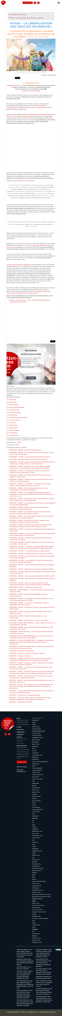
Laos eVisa (35, 842)
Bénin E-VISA (35, 744)
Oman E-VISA (35, 883)
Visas (18, 718)
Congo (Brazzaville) (37, 768)
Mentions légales (22, 766)
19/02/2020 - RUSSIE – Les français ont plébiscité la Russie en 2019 (32, 576)
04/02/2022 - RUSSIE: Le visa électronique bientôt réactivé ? (30, 457)
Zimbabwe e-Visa (37, 942)
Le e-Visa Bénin (12, 415)
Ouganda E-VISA (36, 885)
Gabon (34, 803)
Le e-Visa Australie (13, 410)
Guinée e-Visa (36, 811)
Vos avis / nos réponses (23, 749)
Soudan (34, 914)
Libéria (34, 846)
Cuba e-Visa (35, 783)
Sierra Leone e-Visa (37, 909)
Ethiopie (34, 798)
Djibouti (34, 785)
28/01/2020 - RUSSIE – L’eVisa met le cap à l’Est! (26, 587)
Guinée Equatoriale (37, 809)
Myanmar (20, 302)
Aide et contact (22, 745)
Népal (33, 875)
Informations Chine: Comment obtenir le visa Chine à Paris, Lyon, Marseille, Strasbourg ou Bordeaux (43, 962)
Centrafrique (35, 763)
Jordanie (34, 827)
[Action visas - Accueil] (3, 3)
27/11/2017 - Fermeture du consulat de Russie (25, 695)
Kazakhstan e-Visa (37, 831)
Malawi (34, 853)
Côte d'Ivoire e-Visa (37, 779)
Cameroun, (23, 300)
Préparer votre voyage (23, 754)
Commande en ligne (22, 720)
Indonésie (35, 818)
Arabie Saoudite (44, 300)
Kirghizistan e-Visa (37, 835)
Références (20, 741)
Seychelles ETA (36, 907)
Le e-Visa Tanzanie (13, 430)
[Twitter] (38, 2)
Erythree (34, 794)
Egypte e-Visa (36, 792)
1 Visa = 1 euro (20, 743)
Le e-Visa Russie (12, 427)
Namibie (34, 872)
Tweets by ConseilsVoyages (31, 91)
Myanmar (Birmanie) (37, 868)
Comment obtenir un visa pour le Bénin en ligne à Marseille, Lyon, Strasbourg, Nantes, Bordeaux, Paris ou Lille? (25, 984)
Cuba (33, 781)
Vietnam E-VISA (36, 938)
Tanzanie (35, 300)
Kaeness (52, 1012)
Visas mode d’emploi (22, 722)
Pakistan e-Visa (36, 892)
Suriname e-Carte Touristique (40, 918)
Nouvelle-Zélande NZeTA (39, 881)
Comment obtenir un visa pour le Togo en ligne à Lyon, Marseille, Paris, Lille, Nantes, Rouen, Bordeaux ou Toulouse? (25, 953)
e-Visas (19, 727)
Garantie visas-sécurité (23, 724)
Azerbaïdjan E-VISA (37, 737)
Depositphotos (21, 771)
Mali (33, 857)
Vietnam (34, 936)
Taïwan (34, 922)
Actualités (20, 734)
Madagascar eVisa (37, 851)
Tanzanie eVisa (36, 925)
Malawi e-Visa (35, 855)
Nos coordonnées (21, 747)
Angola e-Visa (36, 726)
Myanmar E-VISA (36, 870)
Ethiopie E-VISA (36, 800)
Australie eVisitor (36, 735)
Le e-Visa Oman (12, 425)
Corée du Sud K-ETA (37, 774)
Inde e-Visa (35, 816)
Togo (33, 931)
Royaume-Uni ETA (37, 898)
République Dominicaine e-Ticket (41, 896)
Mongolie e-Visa (36, 864)
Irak (33, 820)
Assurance (20, 729)
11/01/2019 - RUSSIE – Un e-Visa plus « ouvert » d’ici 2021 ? (29, 620)
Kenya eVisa (35, 833)
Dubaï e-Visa (35, 790)
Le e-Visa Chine (12, 402)
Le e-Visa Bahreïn (13, 435)
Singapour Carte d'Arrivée (39, 912)
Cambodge (35, 753)
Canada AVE (35, 759)
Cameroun (35, 757)
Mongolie (34, 861)
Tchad (33, 927)
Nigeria (34, 879)
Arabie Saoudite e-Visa (38, 731)
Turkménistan (36, 933)
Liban (33, 844)
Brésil (33, 748)
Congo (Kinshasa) (37, 770)
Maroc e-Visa (35, 859)
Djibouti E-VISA (36, 787)
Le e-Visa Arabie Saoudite (15, 407)
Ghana (34, 805)
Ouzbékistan (35, 888)
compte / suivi (27, 2)
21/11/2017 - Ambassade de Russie (21, 702)
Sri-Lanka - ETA (36, 916)
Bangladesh (35, 742)
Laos (33, 840)
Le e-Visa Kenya (12, 433)
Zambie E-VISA (36, 940)
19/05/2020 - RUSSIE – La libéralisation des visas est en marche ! (31, 553)
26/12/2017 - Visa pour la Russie (20, 656)
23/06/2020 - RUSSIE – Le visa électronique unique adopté (29, 551)
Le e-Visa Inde (11, 399)
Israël (33, 824)
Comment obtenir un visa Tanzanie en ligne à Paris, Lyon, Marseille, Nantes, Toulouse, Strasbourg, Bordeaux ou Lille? (44, 953)
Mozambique (35, 866)
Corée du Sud (36, 772)
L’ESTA (19, 442)
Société (19, 737)
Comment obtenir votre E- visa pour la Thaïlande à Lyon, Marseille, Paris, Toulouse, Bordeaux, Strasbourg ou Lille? (25, 974)
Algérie (34, 722)
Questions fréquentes (23, 751)
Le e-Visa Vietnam (13, 404)
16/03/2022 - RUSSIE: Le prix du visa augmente (25, 450)
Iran (33, 822)
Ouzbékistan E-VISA (37, 890)
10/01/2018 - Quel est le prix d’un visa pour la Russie (27, 653)
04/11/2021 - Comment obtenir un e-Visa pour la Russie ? (29, 459)
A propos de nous (21, 738)
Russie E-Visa (35, 903)
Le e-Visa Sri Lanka (13, 420)
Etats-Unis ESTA (36, 796)
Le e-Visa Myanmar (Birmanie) (17, 417)
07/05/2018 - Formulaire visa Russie (22, 651)
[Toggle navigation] (59, 2)
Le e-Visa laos (11, 422)
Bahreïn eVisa (36, 739)
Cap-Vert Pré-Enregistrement (40, 761)
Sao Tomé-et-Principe (38, 905)
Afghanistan (35, 720)
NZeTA (24, 447)
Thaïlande (13, 302)
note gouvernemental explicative (20, 264)
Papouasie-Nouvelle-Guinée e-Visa (41, 894)
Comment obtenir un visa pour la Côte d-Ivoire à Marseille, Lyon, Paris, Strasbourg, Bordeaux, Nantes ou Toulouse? (24, 994)
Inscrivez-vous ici (13, 85)
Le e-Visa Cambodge (14, 412)
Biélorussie (35, 746)
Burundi (34, 750)
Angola (34, 724)
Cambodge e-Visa (37, 755)
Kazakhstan (35, 829)
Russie (12, 300)
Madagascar (35, 848)
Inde (16, 300)
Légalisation (21, 732)
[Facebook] (35, 2)
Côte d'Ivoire (35, 777)
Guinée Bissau (36, 807)
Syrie (33, 920)
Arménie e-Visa (36, 733)
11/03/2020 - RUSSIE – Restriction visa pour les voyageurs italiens (32, 569)
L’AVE (17, 445)
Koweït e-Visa (36, 838)
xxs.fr (37, 1012)
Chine (29, 300)
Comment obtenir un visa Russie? (22, 180)
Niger (33, 877)
